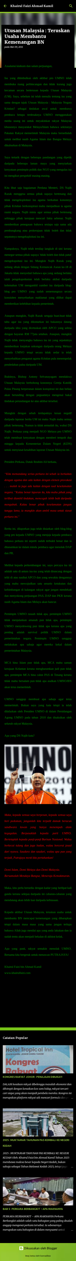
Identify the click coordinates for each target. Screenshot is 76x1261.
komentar (12, 983)
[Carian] (71, 5)
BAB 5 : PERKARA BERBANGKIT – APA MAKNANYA (33, 1208)
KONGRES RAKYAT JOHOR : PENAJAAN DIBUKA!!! (32, 1076)
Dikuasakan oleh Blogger (40, 1248)
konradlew (45, 1256)
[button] (6, 54)
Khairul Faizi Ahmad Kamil (31, 6)
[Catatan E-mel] (6, 979)
